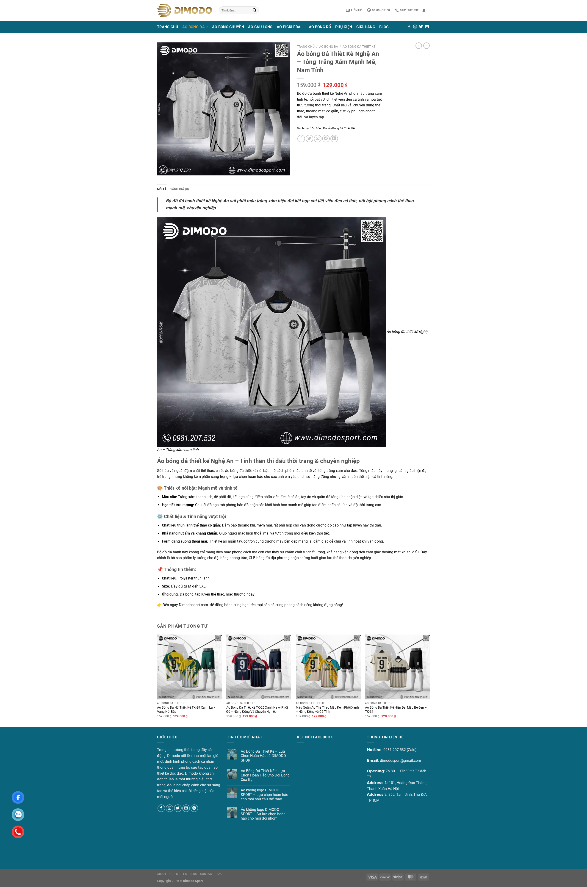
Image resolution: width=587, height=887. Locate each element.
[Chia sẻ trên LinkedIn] (334, 138)
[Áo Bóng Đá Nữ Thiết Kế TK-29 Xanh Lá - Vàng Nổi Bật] (189, 667)
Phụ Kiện (343, 27)
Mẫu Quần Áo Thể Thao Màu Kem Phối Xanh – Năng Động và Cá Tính (327, 710)
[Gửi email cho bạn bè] (317, 138)
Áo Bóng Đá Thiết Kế (359, 46)
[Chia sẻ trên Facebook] (301, 138)
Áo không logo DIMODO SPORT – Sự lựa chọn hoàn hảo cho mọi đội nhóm (263, 813)
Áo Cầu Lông (260, 27)
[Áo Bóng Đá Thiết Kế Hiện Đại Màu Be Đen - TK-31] (397, 667)
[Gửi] (254, 10)
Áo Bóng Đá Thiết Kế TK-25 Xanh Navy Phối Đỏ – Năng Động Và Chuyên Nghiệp (257, 710)
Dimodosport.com (193, 605)
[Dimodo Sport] (184, 10)
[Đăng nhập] (424, 10)
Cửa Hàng (365, 27)
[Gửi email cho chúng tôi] (427, 27)
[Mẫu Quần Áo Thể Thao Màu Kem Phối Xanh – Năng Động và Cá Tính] (328, 667)
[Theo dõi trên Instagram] (415, 27)
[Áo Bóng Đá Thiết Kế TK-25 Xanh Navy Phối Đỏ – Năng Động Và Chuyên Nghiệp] (258, 667)
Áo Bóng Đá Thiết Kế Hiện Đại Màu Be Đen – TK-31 (396, 710)
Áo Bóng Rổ (320, 27)
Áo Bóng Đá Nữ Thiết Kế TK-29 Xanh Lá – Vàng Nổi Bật (186, 710)
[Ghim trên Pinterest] (326, 138)
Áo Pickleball (291, 27)
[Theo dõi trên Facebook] (409, 27)
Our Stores (178, 874)
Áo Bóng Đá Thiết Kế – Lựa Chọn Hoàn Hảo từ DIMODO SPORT (263, 755)
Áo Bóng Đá (193, 27)
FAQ (219, 874)
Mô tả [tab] (161, 189)
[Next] (429, 680)
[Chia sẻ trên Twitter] (309, 138)
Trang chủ (306, 46)
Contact (207, 874)
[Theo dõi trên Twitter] (421, 27)
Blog (384, 27)
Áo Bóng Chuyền (228, 27)
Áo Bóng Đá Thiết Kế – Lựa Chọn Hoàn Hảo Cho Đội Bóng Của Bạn (265, 775)
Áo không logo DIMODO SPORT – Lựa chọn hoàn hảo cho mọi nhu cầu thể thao (264, 794)
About (161, 874)
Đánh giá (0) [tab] (179, 189)
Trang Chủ (167, 27)
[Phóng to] (163, 169)
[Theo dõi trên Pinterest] (194, 808)
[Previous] (157, 680)
